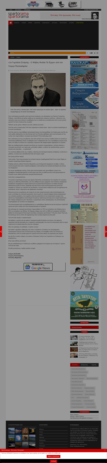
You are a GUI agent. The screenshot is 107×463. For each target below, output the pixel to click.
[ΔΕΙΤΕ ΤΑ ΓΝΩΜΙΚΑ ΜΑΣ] (106, 231)
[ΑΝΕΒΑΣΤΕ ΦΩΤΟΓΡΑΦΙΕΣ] (1, 231)
